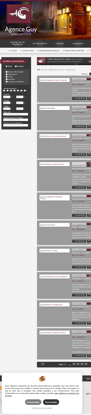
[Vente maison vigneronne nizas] (52, 164)
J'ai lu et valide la (82, 64)
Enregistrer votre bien (74, 51)
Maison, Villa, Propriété (15, 72)
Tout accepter (51, 402)
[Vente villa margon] (47, 108)
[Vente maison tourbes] (48, 250)
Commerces (78, 44)
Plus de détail (80, 98)
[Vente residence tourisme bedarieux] (54, 276)
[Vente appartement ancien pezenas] (53, 80)
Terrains (59, 44)
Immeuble (11, 79)
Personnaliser (33, 402)
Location (20, 66)
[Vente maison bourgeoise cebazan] (53, 332)
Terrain (10, 77)
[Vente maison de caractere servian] (53, 136)
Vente (10, 66)
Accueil (14, 51)
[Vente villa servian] (47, 225)
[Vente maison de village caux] (51, 304)
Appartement (12, 74)
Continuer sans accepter (42, 408)
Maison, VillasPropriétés (17, 43)
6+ (26, 91)
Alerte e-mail (28, 51)
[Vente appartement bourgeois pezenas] (54, 197)
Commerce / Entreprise (16, 82)
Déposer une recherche (49, 51)
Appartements (40, 44)
